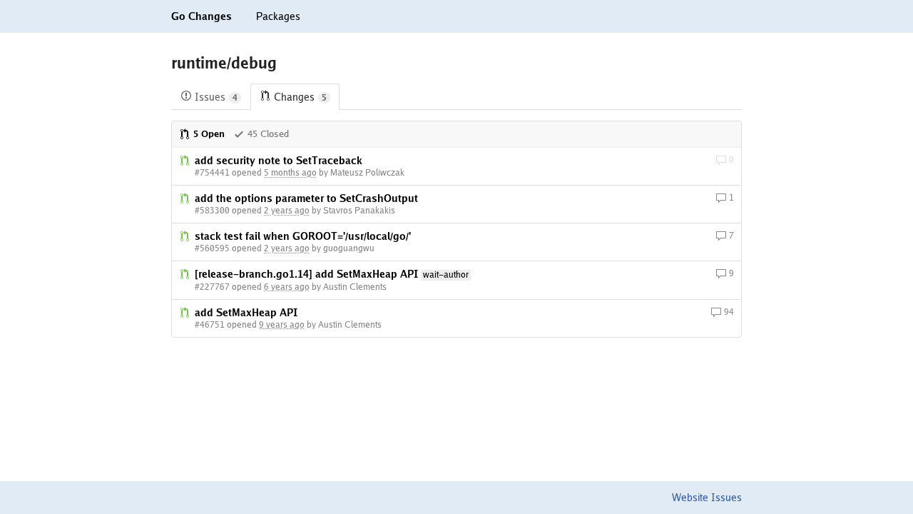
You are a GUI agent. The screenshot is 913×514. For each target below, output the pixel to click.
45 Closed (268, 133)
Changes (300, 97)
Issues (216, 97)
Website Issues (707, 497)
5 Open (209, 133)
